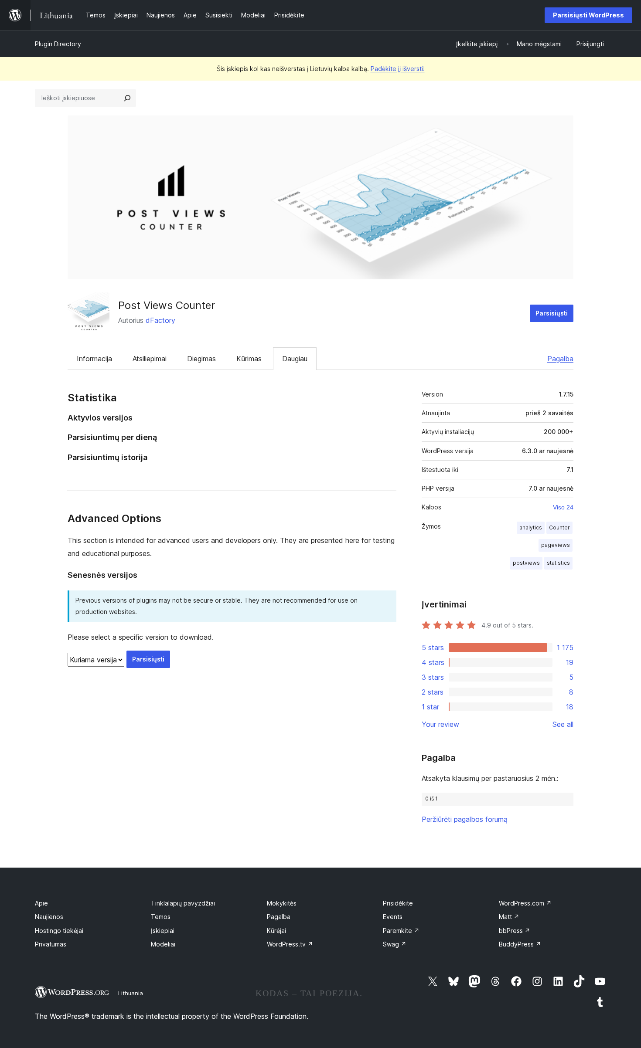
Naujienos (49, 916)
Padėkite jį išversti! (398, 68)
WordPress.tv (290, 944)
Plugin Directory (58, 43)
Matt (509, 916)
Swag (394, 944)
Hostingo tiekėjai (59, 930)
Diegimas (201, 358)
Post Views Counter (166, 305)
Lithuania (130, 993)
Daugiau (294, 358)
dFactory (160, 320)
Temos (160, 916)
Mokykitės (282, 903)
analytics (530, 527)
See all (562, 724)
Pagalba (560, 358)
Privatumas (50, 944)
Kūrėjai (276, 930)
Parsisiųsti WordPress (588, 15)
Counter (559, 527)
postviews (526, 563)
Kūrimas (249, 358)
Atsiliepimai (150, 358)
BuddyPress (520, 944)
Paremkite (401, 930)
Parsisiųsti (551, 313)
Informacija (94, 358)
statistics (558, 563)
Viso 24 (563, 507)
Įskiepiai (162, 930)
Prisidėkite (398, 903)
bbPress (514, 930)
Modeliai (163, 944)
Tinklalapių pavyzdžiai (183, 903)
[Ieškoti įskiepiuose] (127, 98)
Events (392, 916)
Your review (440, 724)
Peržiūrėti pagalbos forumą (465, 819)
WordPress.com (525, 903)
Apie (41, 903)
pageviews (555, 545)
